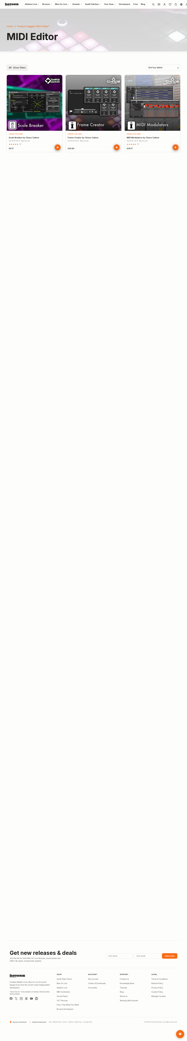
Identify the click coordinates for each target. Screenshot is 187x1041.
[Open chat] (180, 1034)
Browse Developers (65, 1009)
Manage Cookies (158, 996)
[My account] (164, 4)
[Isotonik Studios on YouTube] (31, 998)
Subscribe (170, 956)
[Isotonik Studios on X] (16, 998)
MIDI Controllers (63, 992)
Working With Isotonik (129, 1000)
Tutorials (123, 988)
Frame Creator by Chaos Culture (83, 137)
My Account (93, 979)
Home (10, 26)
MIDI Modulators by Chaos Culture (143, 137)
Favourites (92, 988)
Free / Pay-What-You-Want (68, 1005)
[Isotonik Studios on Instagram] (21, 998)
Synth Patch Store (64, 979)
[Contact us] (158, 4)
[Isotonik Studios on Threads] (26, 998)
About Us (123, 996)
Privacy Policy (157, 988)
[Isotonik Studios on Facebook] (11, 998)
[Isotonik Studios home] (12, 4)
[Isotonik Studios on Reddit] (36, 998)
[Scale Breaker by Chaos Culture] (34, 103)
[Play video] (58, 147)
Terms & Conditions (159, 979)
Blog (122, 992)
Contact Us (124, 979)
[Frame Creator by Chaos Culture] (93, 103)
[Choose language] (181, 4)
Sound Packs (62, 996)
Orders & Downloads (97, 983)
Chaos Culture (16, 134)
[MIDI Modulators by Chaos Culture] (152, 103)
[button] (17, 67)
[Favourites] (170, 4)
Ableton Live (62, 988)
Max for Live (62, 983)
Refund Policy (157, 983)
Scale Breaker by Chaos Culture (24, 137)
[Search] (153, 4)
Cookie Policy (157, 992)
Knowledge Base (127, 983)
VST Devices (62, 1000)
